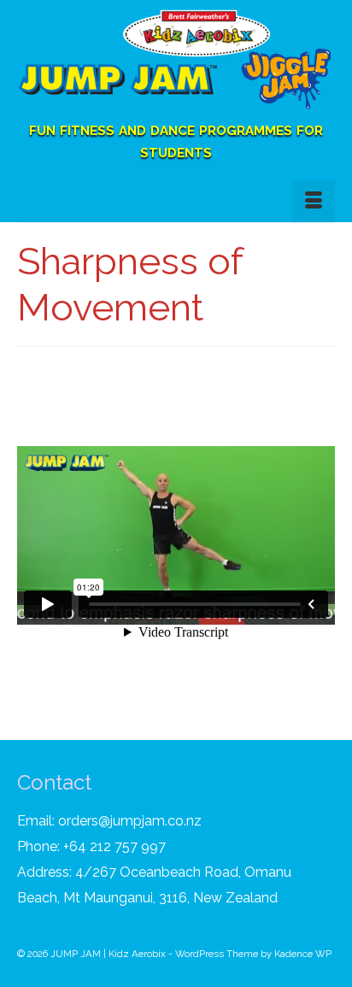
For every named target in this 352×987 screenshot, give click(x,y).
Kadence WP (302, 954)
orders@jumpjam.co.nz (130, 821)
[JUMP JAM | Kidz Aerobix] (176, 63)
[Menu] (313, 200)
